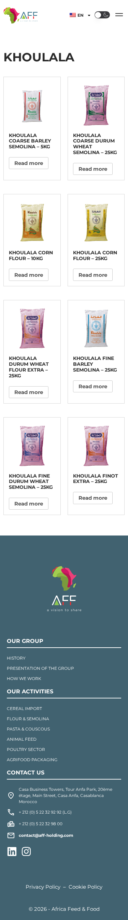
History (16, 658)
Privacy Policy (43, 887)
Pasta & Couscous (28, 729)
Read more (28, 163)
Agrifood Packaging (32, 759)
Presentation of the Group (40, 668)
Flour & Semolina (28, 718)
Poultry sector (26, 749)
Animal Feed (22, 739)
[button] (102, 14)
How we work (24, 678)
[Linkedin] (12, 851)
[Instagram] (26, 851)
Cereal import (24, 708)
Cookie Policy (85, 887)
